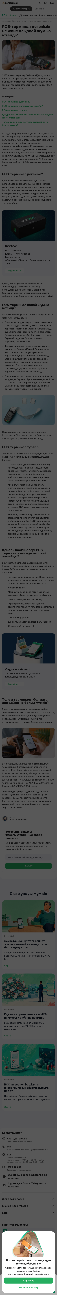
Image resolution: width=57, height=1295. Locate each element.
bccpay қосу (28, 1280)
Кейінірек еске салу (28, 1287)
